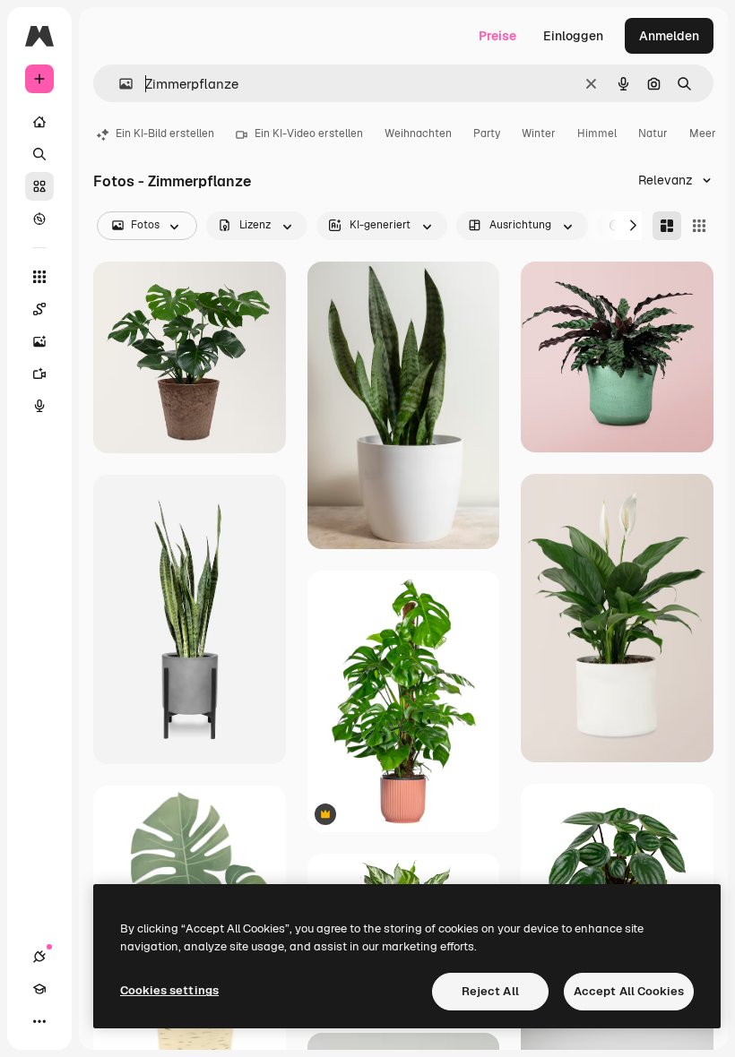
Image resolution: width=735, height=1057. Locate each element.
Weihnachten (418, 133)
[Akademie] (39, 989)
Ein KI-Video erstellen (309, 133)
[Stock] (39, 186)
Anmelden (669, 36)
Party (486, 133)
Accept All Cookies (629, 991)
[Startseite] (39, 121)
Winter (539, 133)
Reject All (490, 991)
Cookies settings (169, 990)
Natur (653, 133)
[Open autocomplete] (118, 83)
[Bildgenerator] (39, 341)
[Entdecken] (39, 218)
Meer (702, 133)
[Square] (699, 225)
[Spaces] (39, 309)
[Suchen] (39, 154)
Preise (497, 36)
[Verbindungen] (39, 956)
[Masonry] (667, 225)
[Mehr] (39, 1021)
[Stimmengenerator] (39, 405)
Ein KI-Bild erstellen (165, 133)
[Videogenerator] (39, 373)
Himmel (597, 133)
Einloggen (573, 36)
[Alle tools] (39, 276)
